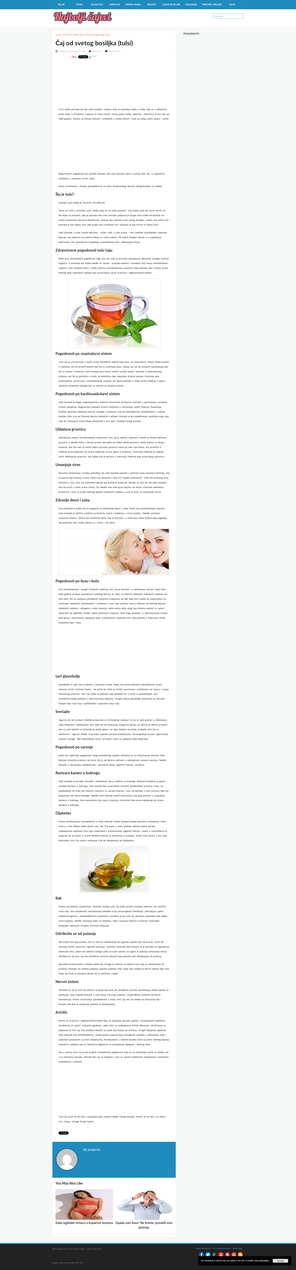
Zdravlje (114, 4)
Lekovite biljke (171, 4)
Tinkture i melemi (212, 4)
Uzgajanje (191, 4)
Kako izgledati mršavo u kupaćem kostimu (84, 1223)
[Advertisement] (114, 81)
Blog (232, 4)
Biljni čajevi (79, 34)
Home (70, 34)
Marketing (237, 1248)
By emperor (92, 1149)
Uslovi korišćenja (203, 1248)
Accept (280, 1260)
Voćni (79, 4)
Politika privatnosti (222, 1248)
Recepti (151, 4)
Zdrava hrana (133, 4)
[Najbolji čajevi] (83, 23)
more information (262, 1260)
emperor (99, 51)
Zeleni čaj (97, 4)
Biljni (61, 4)
